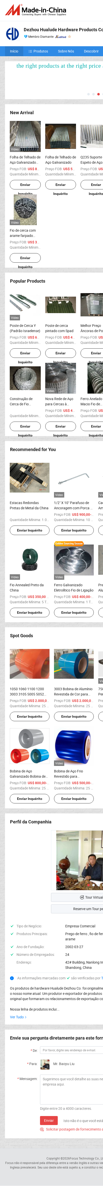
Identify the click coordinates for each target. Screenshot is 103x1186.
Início (14, 51)
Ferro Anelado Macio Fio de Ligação (91, 404)
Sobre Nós (66, 51)
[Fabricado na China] (36, 10)
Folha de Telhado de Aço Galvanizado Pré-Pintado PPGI (25, 162)
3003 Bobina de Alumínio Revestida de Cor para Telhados (73, 694)
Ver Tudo (17, 1017)
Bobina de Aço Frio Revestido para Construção (68, 776)
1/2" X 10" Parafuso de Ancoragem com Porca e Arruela (73, 508)
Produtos (41, 51)
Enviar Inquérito (25, 186)
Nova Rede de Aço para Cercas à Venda (59, 404)
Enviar (49, 1120)
